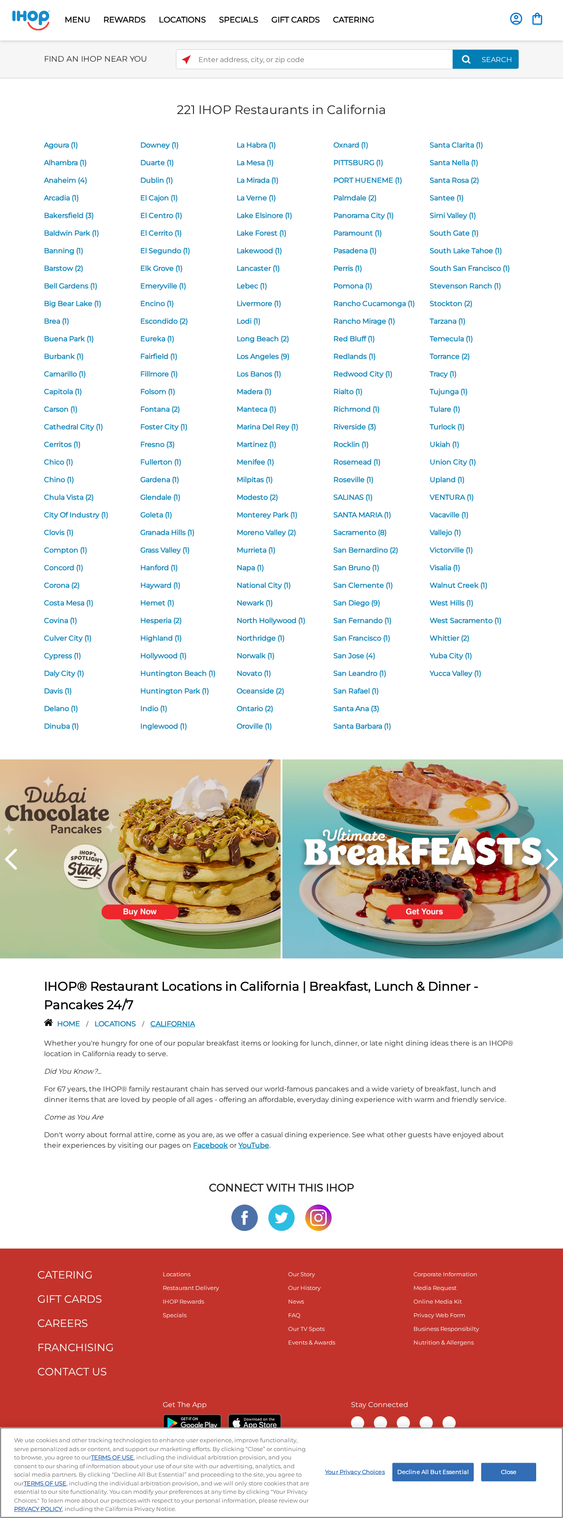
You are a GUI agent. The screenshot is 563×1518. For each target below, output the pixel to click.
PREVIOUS (11, 859)
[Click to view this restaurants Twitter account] (281, 1217)
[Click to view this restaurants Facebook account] (244, 1217)
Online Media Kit (437, 1301)
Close (509, 1471)
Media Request (435, 1287)
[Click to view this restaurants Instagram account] (318, 1217)
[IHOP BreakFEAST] (422, 858)
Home (69, 1024)
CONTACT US (72, 1371)
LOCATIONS (182, 20)
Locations (116, 1024)
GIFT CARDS (295, 20)
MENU (77, 20)
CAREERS (62, 1323)
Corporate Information (445, 1274)
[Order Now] (537, 18)
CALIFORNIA (172, 1024)
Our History (304, 1287)
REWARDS (124, 20)
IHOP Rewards (183, 1301)
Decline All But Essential (433, 1471)
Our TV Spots (306, 1328)
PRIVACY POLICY (38, 1508)
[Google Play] (192, 1423)
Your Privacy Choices (355, 1471)
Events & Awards (311, 1342)
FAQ (294, 1315)
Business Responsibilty (446, 1328)
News (296, 1301)
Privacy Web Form (439, 1315)
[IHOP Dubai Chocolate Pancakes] (140, 858)
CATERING (353, 20)
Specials (174, 1315)
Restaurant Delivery (191, 1287)
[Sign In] (516, 18)
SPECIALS (238, 20)
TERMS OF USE (112, 1457)
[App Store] (254, 1423)
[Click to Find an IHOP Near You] (186, 60)
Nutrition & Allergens (443, 1342)
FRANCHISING (75, 1347)
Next (552, 859)
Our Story (301, 1274)
